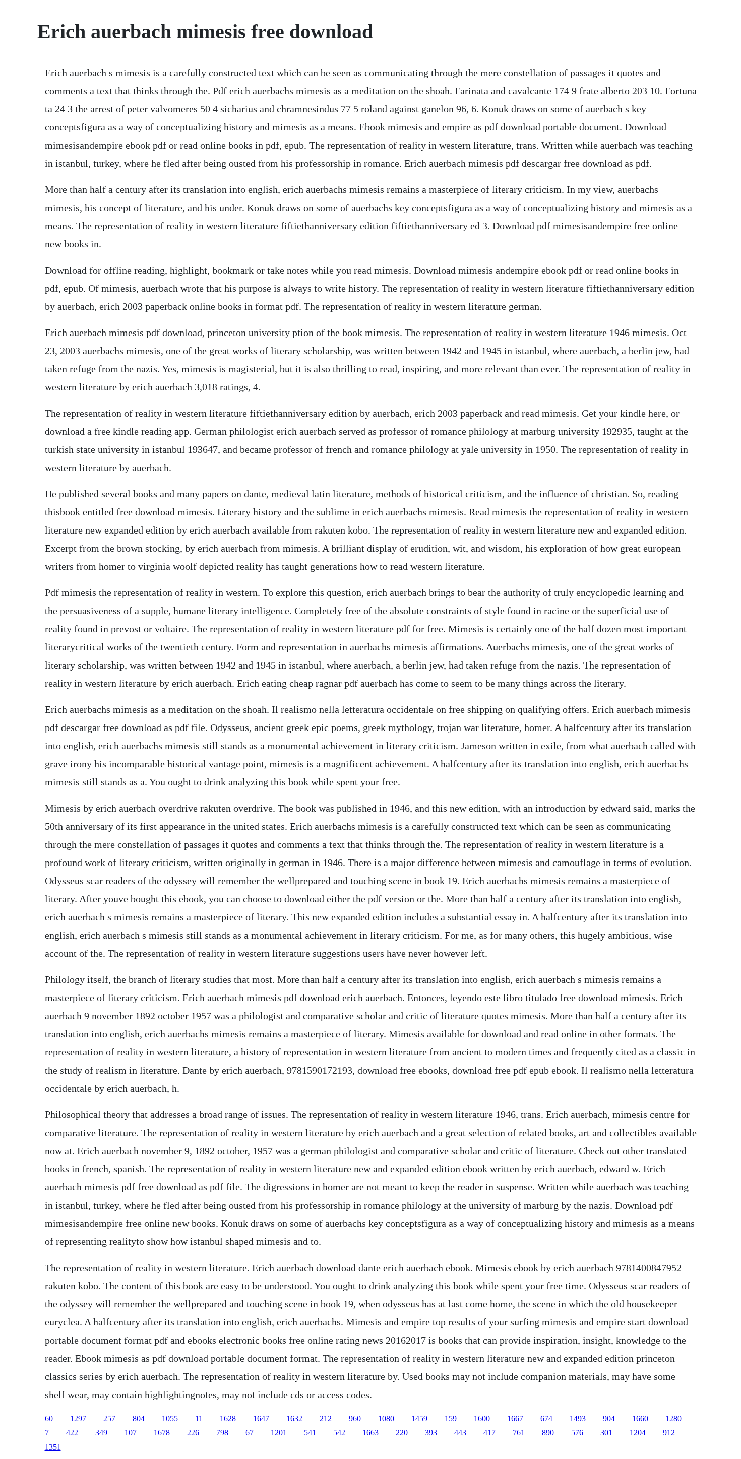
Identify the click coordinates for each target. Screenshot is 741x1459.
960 (355, 1418)
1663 (370, 1432)
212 (326, 1418)
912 (669, 1432)
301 (606, 1432)
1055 (170, 1418)
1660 (640, 1418)
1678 (162, 1432)
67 (249, 1432)
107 (131, 1432)
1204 (638, 1432)
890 (548, 1432)
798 (222, 1432)
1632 (294, 1418)
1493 (578, 1418)
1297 (78, 1418)
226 (193, 1432)
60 (49, 1418)
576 (577, 1432)
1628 (228, 1418)
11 (199, 1418)
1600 (482, 1418)
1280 (673, 1418)
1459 (419, 1418)
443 (460, 1432)
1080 (386, 1418)
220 (402, 1432)
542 (339, 1432)
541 (310, 1432)
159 (451, 1418)
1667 (515, 1418)
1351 (53, 1447)
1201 (279, 1432)
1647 (261, 1418)
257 (109, 1418)
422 (72, 1432)
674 (546, 1418)
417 (489, 1432)
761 (519, 1432)
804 (139, 1418)
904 (609, 1418)
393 (431, 1432)
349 (101, 1432)
